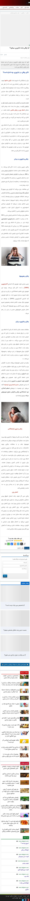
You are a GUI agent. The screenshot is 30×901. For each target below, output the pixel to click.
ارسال (5, 576)
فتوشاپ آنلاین (15, 898)
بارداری (19, 548)
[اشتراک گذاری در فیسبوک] (12, 544)
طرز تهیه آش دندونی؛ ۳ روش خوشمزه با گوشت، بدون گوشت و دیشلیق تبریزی (10, 791)
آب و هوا (21, 898)
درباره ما (24, 896)
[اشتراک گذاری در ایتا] (15, 544)
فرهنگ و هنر (25, 850)
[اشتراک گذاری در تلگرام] (18, 544)
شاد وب (26, 876)
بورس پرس (25, 863)
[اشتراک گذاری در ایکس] (21, 544)
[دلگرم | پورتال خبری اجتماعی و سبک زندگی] (28, 3)
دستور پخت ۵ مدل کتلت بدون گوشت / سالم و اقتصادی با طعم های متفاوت (10, 783)
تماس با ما (20, 896)
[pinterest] (28, 900)
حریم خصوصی (26, 898)
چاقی (23, 548)
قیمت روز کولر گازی (23, 870)
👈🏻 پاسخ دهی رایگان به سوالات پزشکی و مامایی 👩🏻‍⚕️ (15, 664)
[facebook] (26, 900)
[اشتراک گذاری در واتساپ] (8, 544)
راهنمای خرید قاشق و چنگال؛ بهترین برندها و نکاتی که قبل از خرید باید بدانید (10, 808)
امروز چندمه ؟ (25, 843)
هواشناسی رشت (24, 883)
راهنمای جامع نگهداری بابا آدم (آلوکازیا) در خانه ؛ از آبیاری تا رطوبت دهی (10, 799)
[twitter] (23, 900)
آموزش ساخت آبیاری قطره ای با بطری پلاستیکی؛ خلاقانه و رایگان (10, 830)
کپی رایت (7, 896)
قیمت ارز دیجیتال (23, 856)
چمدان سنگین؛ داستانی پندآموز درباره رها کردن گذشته (11, 775)
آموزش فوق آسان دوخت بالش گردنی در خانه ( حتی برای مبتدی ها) (10, 815)
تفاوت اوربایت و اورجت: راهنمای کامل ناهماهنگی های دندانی (10, 767)
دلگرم (27, 889)
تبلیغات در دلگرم (13, 896)
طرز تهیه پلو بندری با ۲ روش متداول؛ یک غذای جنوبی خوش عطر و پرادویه (10, 823)
